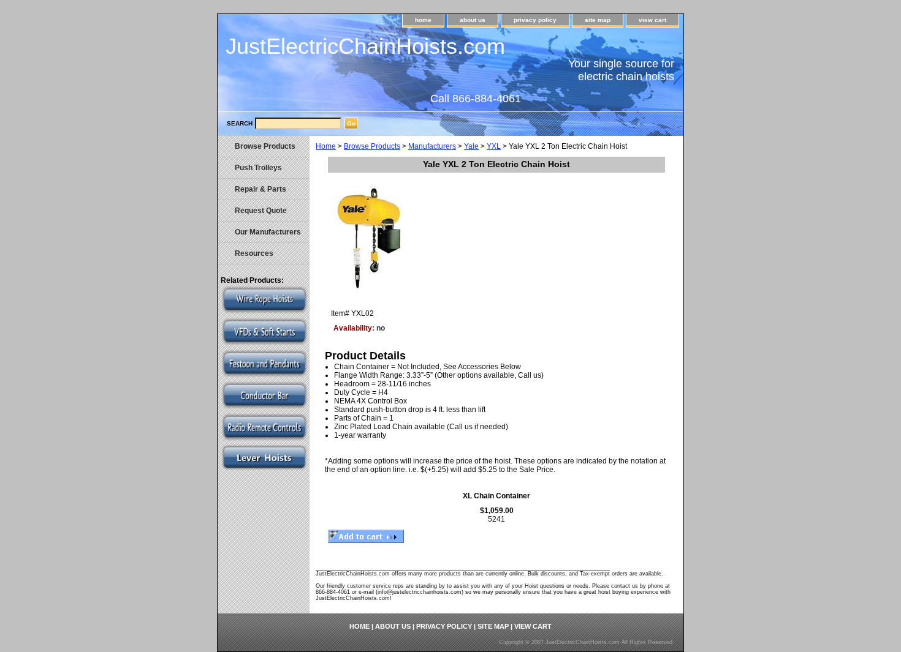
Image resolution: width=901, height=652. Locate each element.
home (423, 20)
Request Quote (261, 210)
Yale (471, 146)
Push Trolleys (258, 167)
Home (326, 146)
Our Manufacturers (268, 232)
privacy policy (535, 20)
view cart (652, 20)
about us (472, 20)
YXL (494, 146)
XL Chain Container (496, 496)
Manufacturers (432, 146)
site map (597, 20)
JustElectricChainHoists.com (365, 46)
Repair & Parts (260, 189)
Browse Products (372, 146)
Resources (254, 253)
